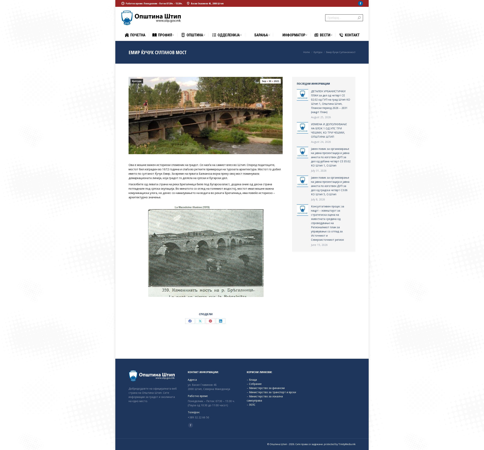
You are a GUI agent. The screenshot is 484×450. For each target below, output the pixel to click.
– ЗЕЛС (251, 404)
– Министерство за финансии (266, 388)
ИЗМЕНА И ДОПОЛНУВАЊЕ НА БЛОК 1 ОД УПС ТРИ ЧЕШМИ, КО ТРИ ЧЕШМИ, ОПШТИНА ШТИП (329, 130)
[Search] (359, 17)
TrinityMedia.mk (346, 444)
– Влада (252, 379)
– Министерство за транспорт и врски (271, 392)
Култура (136, 81)
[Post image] (302, 95)
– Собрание (254, 384)
